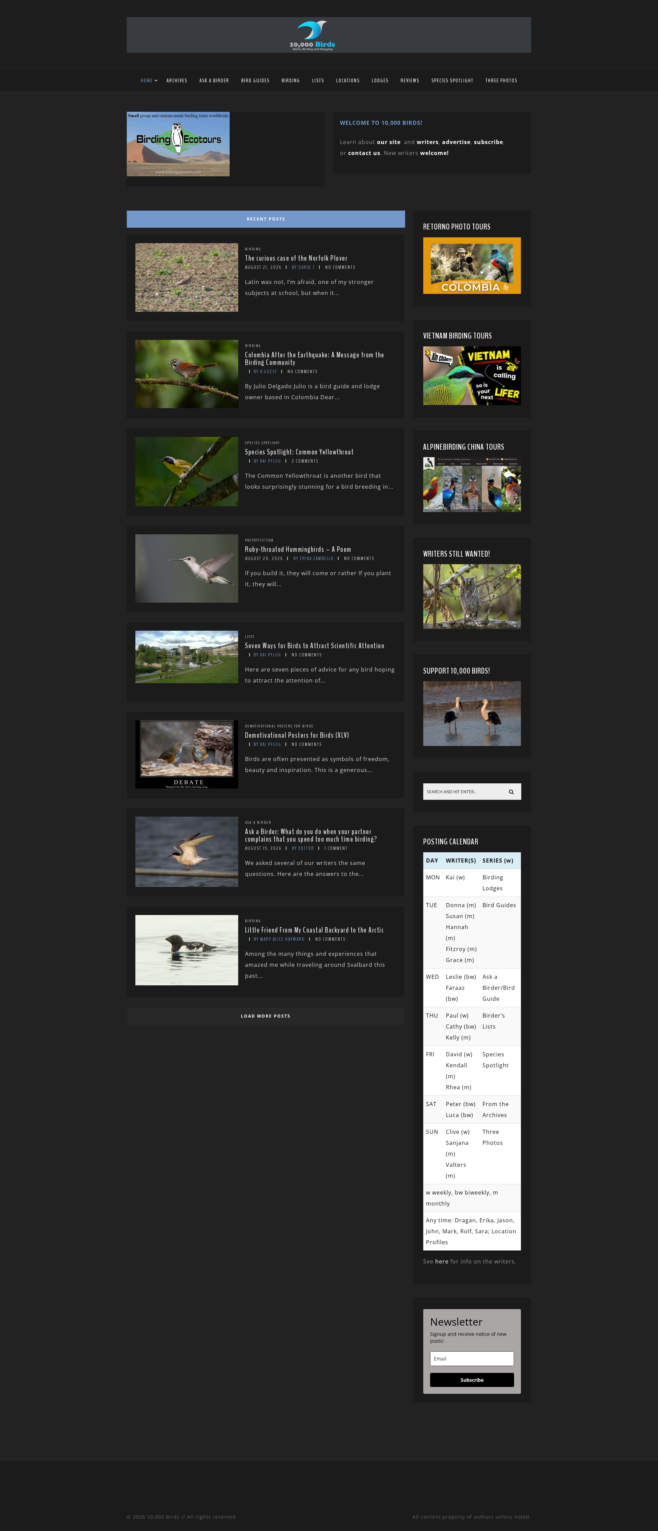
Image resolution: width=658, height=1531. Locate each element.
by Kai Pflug (267, 461)
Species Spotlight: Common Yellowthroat (299, 452)
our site (389, 142)
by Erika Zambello (313, 558)
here (442, 1261)
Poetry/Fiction (259, 540)
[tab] (264, 217)
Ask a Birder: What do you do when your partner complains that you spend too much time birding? (311, 835)
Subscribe (472, 1380)
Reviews (410, 80)
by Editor (303, 848)
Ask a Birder (214, 80)
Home (147, 80)
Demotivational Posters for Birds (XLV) (297, 735)
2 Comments (305, 461)
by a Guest (265, 371)
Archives (177, 80)
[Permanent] (186, 309)
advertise (456, 142)
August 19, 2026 (263, 848)
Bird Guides (255, 80)
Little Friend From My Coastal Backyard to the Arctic (314, 930)
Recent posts (266, 219)
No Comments (340, 267)
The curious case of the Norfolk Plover (296, 258)
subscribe (488, 142)
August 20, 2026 (264, 558)
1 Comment (336, 848)
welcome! (434, 153)
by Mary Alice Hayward (279, 939)
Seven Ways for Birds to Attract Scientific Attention (315, 646)
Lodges (380, 80)
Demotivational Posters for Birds (279, 726)
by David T (303, 267)
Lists (318, 80)
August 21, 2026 (263, 267)
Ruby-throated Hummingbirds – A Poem (298, 549)
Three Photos (501, 80)
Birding (291, 80)
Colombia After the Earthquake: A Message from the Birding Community (315, 359)
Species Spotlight (452, 80)
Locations (348, 80)
